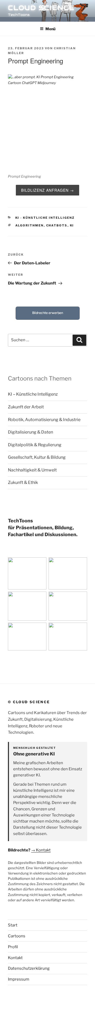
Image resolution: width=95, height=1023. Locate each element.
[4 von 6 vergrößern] (81, 598)
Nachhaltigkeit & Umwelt (32, 470)
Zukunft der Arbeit (26, 406)
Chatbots (57, 225)
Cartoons (16, 936)
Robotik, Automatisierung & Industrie (44, 419)
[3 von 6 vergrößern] (40, 598)
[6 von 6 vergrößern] (81, 629)
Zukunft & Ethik (23, 482)
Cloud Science (41, 8)
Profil (13, 947)
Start (12, 925)
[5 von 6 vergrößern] (40, 629)
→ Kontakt (41, 850)
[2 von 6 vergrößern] (81, 564)
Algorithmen (29, 225)
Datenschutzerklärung (29, 968)
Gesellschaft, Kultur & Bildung (37, 457)
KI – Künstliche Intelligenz (33, 394)
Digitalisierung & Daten (30, 432)
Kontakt (15, 957)
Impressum (18, 979)
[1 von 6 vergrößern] (40, 564)
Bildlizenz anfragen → (47, 190)
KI (72, 225)
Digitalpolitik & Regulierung (34, 444)
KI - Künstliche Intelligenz (45, 218)
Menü (50, 29)
